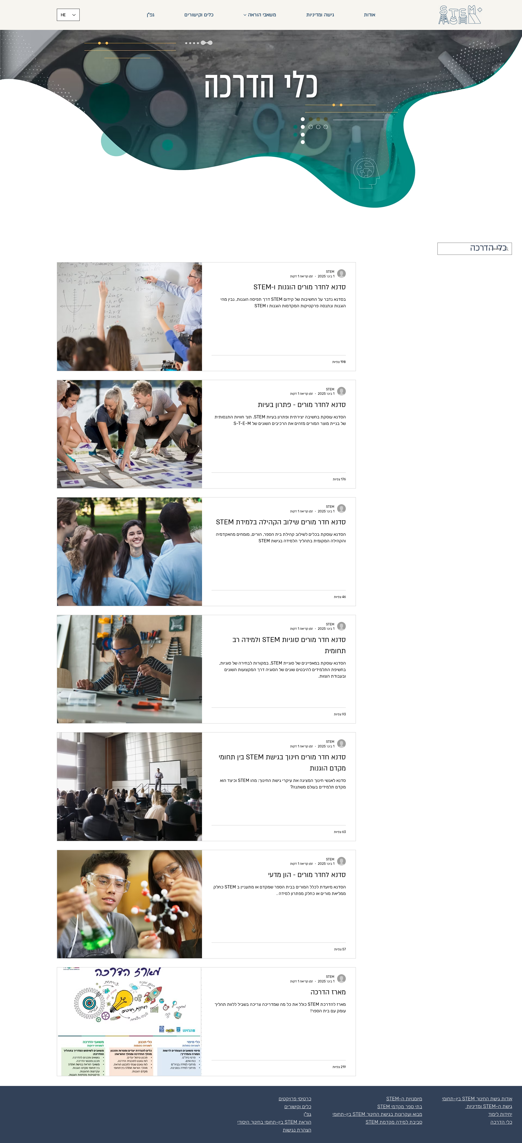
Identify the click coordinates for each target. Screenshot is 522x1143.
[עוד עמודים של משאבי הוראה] (245, 15)
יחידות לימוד (500, 1114)
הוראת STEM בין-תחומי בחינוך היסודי (274, 1122)
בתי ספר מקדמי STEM (399, 1107)
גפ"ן (307, 1114)
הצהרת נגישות (297, 1130)
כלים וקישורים (297, 1107)
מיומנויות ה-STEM (404, 1099)
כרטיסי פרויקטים (295, 1099)
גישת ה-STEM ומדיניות (488, 1106)
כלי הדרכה (501, 1122)
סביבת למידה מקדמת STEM (394, 1122)
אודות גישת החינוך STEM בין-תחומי (477, 1099)
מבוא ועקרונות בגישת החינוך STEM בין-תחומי (377, 1114)
